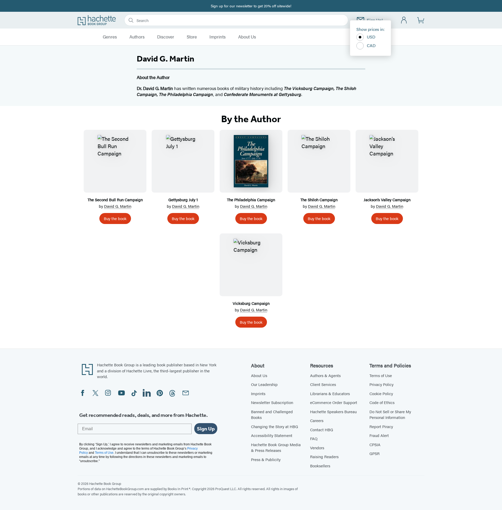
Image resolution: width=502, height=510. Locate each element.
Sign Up (206, 428)
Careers (316, 420)
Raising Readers (324, 456)
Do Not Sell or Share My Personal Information (390, 414)
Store (192, 37)
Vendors (317, 447)
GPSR (374, 453)
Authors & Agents (325, 375)
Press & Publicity (266, 459)
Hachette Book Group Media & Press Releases (276, 447)
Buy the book (115, 218)
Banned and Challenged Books (272, 414)
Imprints (217, 37)
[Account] (404, 20)
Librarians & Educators (330, 393)
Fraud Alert (379, 435)
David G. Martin (117, 206)
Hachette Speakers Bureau (333, 411)
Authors (137, 37)
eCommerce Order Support (333, 402)
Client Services (323, 384)
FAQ (313, 438)
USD (371, 37)
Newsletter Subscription (272, 402)
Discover (165, 37)
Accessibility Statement (271, 435)
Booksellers (320, 465)
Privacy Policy (381, 384)
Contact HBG (321, 429)
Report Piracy (381, 426)
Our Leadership (264, 384)
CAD (371, 45)
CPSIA (374, 444)
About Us (247, 37)
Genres (110, 37)
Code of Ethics (382, 402)
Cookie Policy (381, 393)
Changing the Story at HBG (274, 426)
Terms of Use (380, 375)
